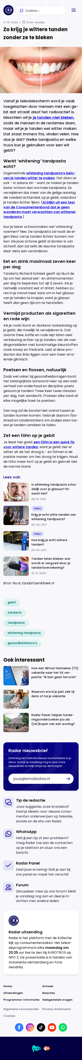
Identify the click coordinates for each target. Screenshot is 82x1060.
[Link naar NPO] (46, 1048)
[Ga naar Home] (8, 10)
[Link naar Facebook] (19, 1027)
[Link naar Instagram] (30, 1027)
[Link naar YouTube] (52, 1027)
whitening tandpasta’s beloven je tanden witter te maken (39, 175)
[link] (11, 602)
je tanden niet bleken (53, 117)
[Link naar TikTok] (41, 1027)
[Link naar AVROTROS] (36, 1048)
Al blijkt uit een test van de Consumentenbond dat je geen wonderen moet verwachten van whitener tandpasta (39, 209)
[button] (74, 10)
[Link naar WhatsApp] (63, 1027)
